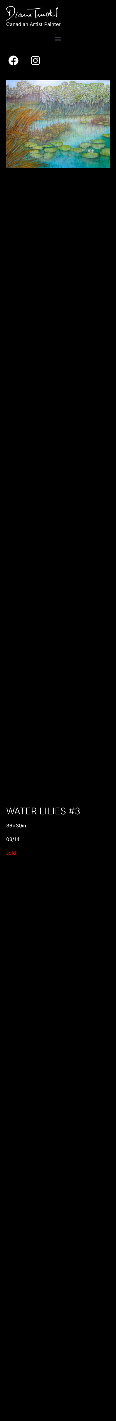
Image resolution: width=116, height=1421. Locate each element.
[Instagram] (35, 60)
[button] (58, 39)
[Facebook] (13, 60)
